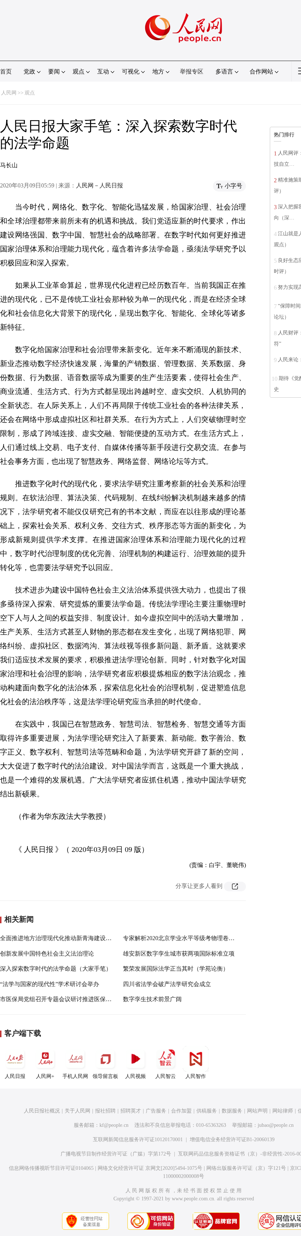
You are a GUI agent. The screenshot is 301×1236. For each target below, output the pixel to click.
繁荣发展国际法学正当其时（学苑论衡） (176, 968)
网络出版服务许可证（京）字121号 (246, 1168)
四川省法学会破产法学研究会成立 (167, 984)
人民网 (9, 93)
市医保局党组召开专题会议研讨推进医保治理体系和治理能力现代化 (88, 999)
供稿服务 (206, 1111)
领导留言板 (105, 1076)
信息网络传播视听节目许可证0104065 (51, 1168)
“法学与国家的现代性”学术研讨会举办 (49, 984)
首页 (6, 71)
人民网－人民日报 (99, 185)
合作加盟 (181, 1111)
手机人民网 (75, 1076)
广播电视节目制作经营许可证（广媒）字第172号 (116, 1154)
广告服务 (156, 1111)
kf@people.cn (113, 1125)
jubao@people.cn (276, 1125)
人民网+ (45, 1076)
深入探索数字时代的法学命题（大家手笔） (56, 968)
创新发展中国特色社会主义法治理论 (47, 953)
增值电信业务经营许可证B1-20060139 (232, 1139)
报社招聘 (105, 1111)
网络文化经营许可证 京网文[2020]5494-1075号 (150, 1168)
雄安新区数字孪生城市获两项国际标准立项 (179, 953)
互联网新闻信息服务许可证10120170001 (138, 1139)
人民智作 (195, 1076)
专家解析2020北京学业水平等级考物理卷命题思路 (187, 938)
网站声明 (257, 1111)
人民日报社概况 (42, 1111)
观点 (30, 93)
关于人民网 (77, 1111)
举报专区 (191, 71)
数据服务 (232, 1111)
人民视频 (135, 1076)
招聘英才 (130, 1111)
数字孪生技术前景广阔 (152, 999)
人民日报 (15, 1076)
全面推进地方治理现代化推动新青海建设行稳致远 (64, 938)
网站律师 (282, 1111)
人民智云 (165, 1076)
